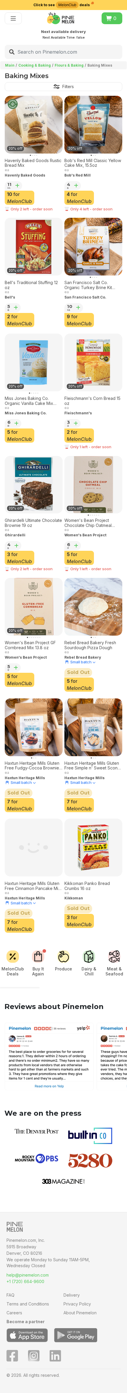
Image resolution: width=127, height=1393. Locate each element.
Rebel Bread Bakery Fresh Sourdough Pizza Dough (90, 645)
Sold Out (78, 672)
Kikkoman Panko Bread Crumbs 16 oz (87, 886)
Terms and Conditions (27, 1303)
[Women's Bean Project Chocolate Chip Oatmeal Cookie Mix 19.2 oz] (93, 485)
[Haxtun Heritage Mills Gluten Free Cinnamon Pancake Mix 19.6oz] (34, 847)
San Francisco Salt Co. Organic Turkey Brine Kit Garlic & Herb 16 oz (88, 285)
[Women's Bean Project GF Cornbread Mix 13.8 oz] (34, 607)
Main (9, 65)
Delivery (72, 1295)
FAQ (10, 1295)
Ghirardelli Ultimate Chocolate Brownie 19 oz (33, 523)
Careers (14, 1312)
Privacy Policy (77, 1303)
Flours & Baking (69, 65)
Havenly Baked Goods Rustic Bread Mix (33, 163)
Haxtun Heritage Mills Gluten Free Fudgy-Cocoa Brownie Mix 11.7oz (32, 766)
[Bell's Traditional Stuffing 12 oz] (34, 247)
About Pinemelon (80, 1312)
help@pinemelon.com (27, 1274)
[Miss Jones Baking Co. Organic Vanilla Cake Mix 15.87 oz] (34, 362)
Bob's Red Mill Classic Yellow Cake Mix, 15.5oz (92, 163)
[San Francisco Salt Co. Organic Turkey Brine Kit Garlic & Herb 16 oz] (93, 247)
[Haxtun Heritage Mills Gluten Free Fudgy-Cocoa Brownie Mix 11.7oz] (34, 727)
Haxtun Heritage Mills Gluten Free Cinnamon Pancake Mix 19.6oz (33, 886)
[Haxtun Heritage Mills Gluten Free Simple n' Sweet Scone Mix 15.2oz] (93, 727)
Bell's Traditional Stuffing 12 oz (31, 285)
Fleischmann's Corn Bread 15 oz (92, 401)
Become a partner (25, 1321)
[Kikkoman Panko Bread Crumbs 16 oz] (93, 847)
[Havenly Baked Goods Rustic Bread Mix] (34, 125)
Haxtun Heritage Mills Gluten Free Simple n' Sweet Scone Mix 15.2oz (92, 766)
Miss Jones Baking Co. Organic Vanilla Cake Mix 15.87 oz (29, 401)
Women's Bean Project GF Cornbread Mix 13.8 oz (30, 645)
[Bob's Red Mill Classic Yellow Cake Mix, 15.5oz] (93, 125)
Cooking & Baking (34, 65)
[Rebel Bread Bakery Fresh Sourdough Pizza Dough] (93, 607)
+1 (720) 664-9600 (25, 1281)
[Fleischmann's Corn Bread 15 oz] (93, 362)
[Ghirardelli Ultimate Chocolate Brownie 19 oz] (34, 485)
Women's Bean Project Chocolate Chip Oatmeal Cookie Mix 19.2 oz (88, 523)
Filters (68, 86)
